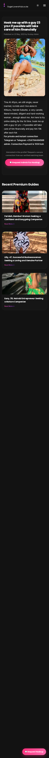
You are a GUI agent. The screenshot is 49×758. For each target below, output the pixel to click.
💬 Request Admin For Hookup (25, 162)
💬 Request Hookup (34, 751)
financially (20, 129)
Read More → (9, 224)
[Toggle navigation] (44, 5)
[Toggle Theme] (37, 5)
